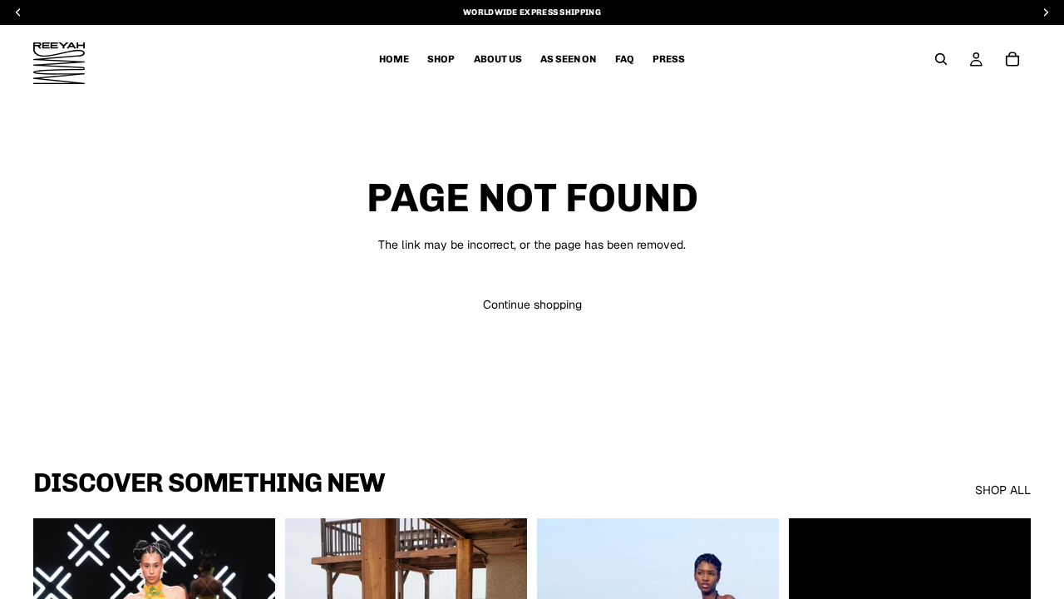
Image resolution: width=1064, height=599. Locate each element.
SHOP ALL (1003, 490)
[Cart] (1012, 59)
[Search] (941, 59)
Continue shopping (532, 304)
